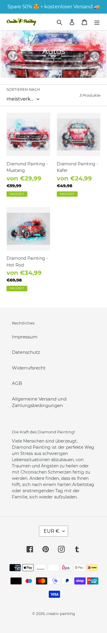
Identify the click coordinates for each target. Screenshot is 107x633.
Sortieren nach (23, 89)
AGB (17, 383)
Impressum (24, 337)
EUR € (51, 531)
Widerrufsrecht (28, 368)
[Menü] (97, 22)
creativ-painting (60, 613)
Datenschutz (26, 352)
